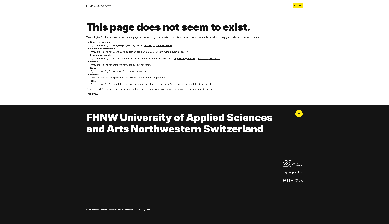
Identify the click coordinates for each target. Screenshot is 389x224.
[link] (99, 6)
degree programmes (184, 58)
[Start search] (300, 5)
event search (143, 64)
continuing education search (173, 52)
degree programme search (158, 45)
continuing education (209, 58)
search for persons (155, 77)
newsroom (141, 71)
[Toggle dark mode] (295, 5)
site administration (202, 89)
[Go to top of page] (299, 113)
